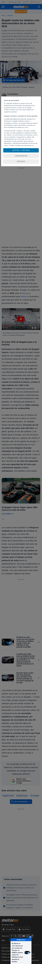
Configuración (21, 156)
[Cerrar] (30, 937)
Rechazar (21, 161)
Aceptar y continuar (21, 150)
